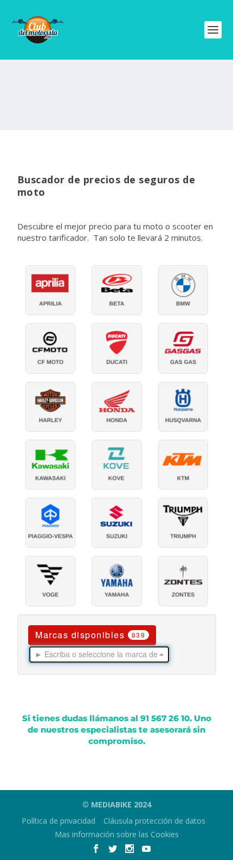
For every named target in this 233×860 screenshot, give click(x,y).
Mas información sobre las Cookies (117, 834)
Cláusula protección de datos (154, 821)
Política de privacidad (58, 821)
